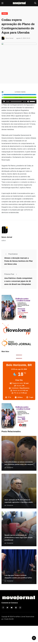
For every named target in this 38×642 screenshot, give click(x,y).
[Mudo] (28, 101)
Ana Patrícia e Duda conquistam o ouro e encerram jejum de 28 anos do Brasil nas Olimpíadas (18, 281)
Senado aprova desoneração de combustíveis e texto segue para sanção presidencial (19, 537)
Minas (5, 13)
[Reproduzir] (4, 101)
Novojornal (10, 467)
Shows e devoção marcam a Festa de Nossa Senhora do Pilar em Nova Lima (18, 261)
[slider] (32, 101)
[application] (19, 101)
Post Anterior (13, 254)
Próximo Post (9, 274)
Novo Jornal (7, 237)
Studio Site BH (9, 619)
